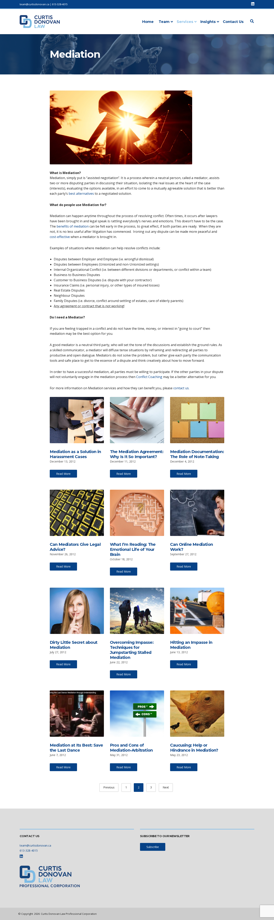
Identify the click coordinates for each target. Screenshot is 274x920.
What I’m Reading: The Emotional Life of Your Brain (132, 549)
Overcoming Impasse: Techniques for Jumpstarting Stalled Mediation (131, 650)
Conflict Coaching (149, 377)
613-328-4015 (60, 4)
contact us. (181, 388)
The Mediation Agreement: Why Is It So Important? (136, 454)
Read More (63, 474)
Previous (109, 787)
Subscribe (152, 847)
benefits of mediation (73, 226)
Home (148, 22)
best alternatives (81, 193)
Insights (208, 22)
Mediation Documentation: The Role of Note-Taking (197, 454)
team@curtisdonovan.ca (34, 4)
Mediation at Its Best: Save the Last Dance (76, 748)
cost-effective (60, 237)
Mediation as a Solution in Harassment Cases (75, 454)
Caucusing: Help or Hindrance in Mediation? (194, 748)
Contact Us (233, 22)
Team (164, 22)
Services (185, 22)
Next (166, 787)
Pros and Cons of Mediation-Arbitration (131, 748)
